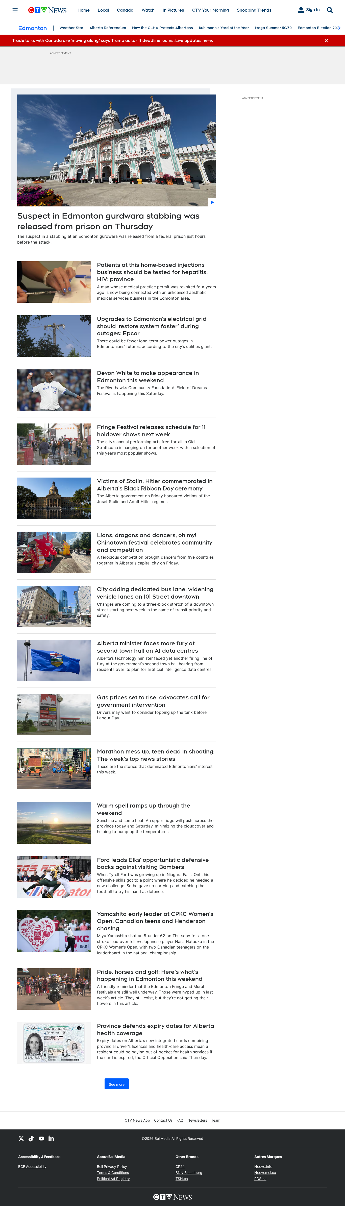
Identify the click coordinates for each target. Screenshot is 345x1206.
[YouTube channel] (41, 1139)
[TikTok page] (31, 1139)
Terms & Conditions (113, 1172)
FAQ (180, 1120)
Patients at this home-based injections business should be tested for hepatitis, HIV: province (152, 272)
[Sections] (15, 10)
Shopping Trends (254, 10)
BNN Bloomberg (189, 1172)
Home (84, 10)
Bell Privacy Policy (112, 1166)
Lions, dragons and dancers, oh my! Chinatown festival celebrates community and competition (154, 542)
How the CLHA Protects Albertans (162, 28)
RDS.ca (260, 1178)
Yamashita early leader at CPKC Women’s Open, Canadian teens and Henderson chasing (155, 921)
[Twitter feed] (21, 1139)
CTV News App (137, 1120)
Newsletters (197, 1120)
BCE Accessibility (32, 1166)
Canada (125, 10)
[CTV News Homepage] (47, 10)
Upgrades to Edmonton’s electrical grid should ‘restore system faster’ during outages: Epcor (152, 326)
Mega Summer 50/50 (273, 28)
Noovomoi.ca (265, 1172)
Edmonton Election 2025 (319, 28)
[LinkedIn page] (51, 1139)
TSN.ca (182, 1178)
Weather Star (71, 28)
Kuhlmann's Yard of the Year (224, 28)
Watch (148, 10)
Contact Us (163, 1120)
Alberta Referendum (107, 28)
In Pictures (173, 10)
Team (215, 1120)
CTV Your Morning (210, 10)
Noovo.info (263, 1166)
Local (103, 10)
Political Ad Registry (113, 1178)
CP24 (180, 1166)
